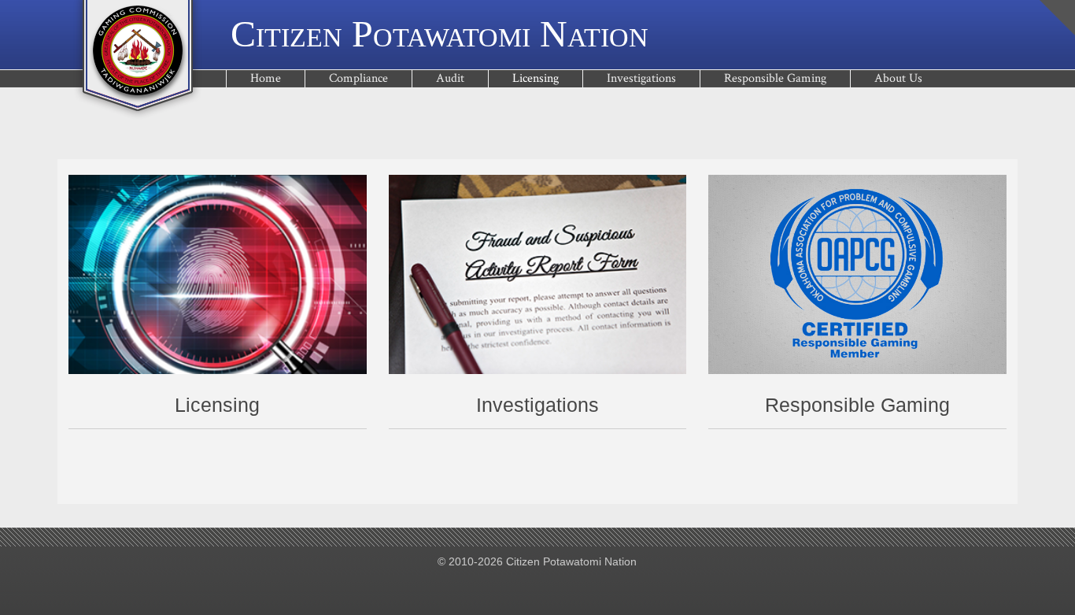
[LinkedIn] (561, 588)
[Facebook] (488, 588)
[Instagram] (586, 588)
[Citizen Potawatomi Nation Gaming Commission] (137, 60)
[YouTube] (537, 588)
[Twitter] (512, 588)
